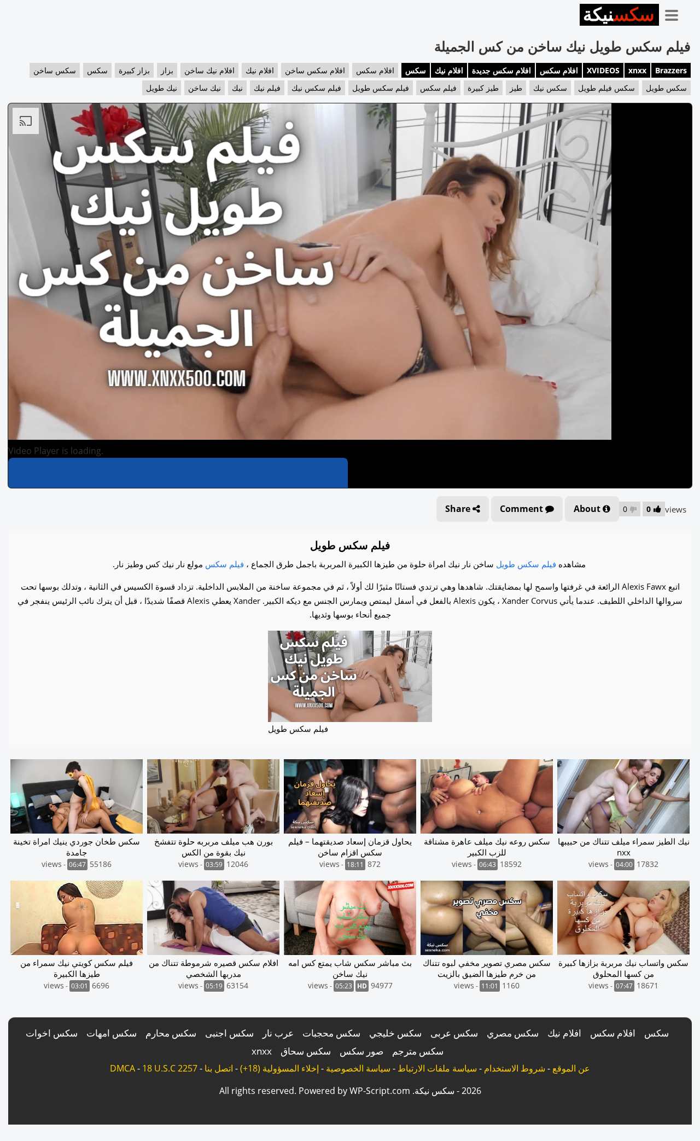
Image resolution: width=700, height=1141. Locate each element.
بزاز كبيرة (134, 70)
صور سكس (361, 1051)
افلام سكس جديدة (501, 70)
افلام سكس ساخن (315, 70)
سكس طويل (666, 88)
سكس (415, 70)
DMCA (122, 1068)
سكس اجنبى (229, 1033)
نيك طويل (161, 88)
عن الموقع (571, 1068)
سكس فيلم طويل (606, 88)
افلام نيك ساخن (209, 70)
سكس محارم (170, 1033)
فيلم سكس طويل (380, 88)
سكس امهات (111, 1033)
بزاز (167, 70)
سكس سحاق (306, 1051)
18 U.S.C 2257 (169, 1068)
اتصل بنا (219, 1068)
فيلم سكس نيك (316, 88)
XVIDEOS (603, 70)
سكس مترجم (418, 1051)
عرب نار (278, 1033)
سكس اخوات (52, 1033)
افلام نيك (449, 70)
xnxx (637, 70)
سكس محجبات (331, 1033)
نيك (237, 88)
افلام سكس (559, 70)
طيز (516, 88)
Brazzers (671, 70)
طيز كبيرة (483, 88)
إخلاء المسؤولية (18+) (279, 1068)
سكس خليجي (395, 1033)
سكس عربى (454, 1033)
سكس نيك (550, 88)
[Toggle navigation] (675, 13)
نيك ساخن (204, 88)
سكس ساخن (54, 70)
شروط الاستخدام (514, 1068)
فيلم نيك (267, 88)
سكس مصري (513, 1033)
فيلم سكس (438, 88)
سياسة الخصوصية (358, 1068)
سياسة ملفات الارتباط (437, 1068)
